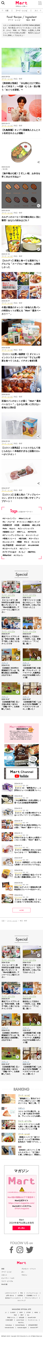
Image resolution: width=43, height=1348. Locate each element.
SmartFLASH (32, 1317)
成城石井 (8, 525)
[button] (1, 10)
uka (5, 528)
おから (13, 528)
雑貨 (2, 1269)
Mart (15, 1315)
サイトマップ (21, 1300)
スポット (4, 1275)
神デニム (21, 532)
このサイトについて (11, 1293)
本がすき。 (21, 1322)
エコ (27, 542)
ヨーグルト (34, 538)
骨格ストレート (10, 539)
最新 (20, 542)
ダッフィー (25, 549)
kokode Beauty (20, 1325)
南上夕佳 (36, 525)
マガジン (24, 1275)
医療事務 (26, 525)
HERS (36, 1312)
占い (23, 1272)
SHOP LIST (21, 545)
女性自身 (21, 1317)
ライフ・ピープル (7, 1281)
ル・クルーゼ (9, 522)
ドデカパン (19, 555)
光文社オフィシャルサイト (13, 1298)
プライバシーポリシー (31, 1298)
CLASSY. (13, 1312)
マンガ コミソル (32, 1320)
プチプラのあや (10, 552)
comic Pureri (20, 1320)
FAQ (21, 1293)
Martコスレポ (25, 518)
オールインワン (10, 518)
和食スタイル (11, 1317)
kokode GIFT (34, 1327)
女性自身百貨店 (33, 1325)
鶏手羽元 (32, 552)
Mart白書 (4, 1284)
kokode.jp (8, 1325)
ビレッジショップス (26, 528)
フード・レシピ (21, 10)
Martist (7, 555)
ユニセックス (9, 542)
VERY (21, 1312)
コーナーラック (33, 535)
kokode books (9, 1327)
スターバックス (10, 548)
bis (28, 1315)
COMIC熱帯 (9, 1320)
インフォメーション (32, 1293)
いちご (22, 552)
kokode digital (22, 1327)
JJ (5, 1312)
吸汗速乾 (23, 539)
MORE (21, 910)
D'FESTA (32, 532)
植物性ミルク (9, 532)
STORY (28, 1312)
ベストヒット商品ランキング (29, 522)
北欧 (17, 525)
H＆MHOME (34, 545)
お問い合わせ (10, 1295)
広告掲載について (32, 1295)
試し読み (21, 1228)
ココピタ (36, 542)
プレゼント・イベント (29, 1269)
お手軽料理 (8, 545)
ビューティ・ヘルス (7, 1278)
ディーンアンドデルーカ (14, 535)
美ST (22, 1315)
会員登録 (20, 1295)
